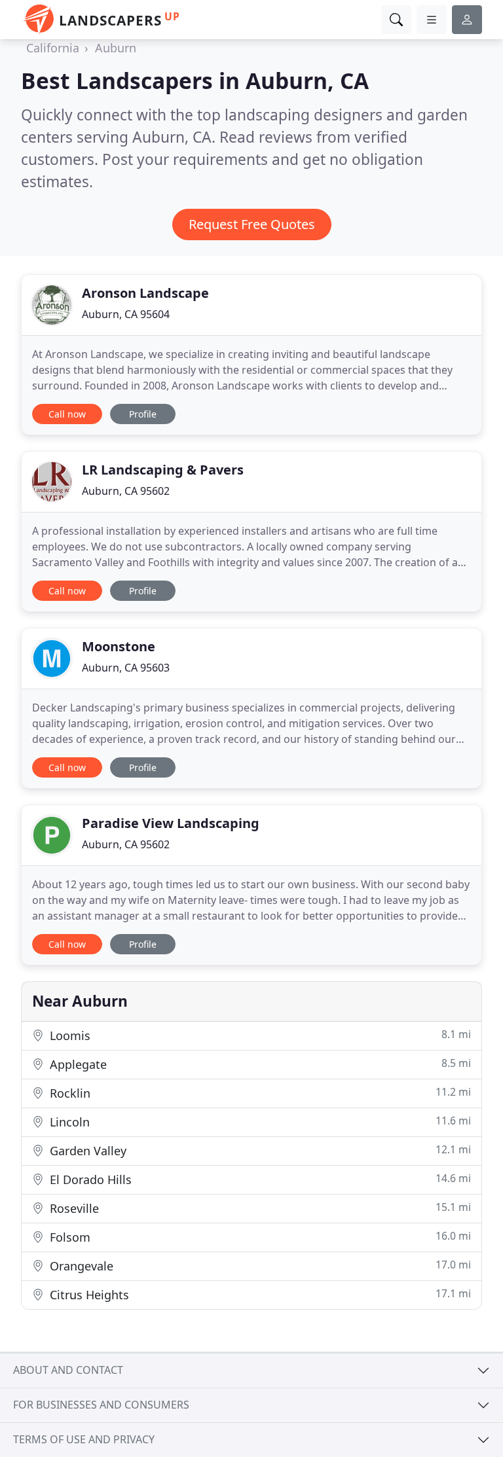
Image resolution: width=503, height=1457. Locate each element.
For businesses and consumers (101, 1404)
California (52, 48)
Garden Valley (259, 1150)
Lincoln (259, 1121)
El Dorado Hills (259, 1179)
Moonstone (118, 646)
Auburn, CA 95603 (126, 667)
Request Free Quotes (252, 224)
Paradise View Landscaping (170, 823)
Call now (67, 414)
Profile (143, 414)
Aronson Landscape (145, 293)
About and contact (68, 1370)
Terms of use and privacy (84, 1439)
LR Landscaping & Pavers (163, 469)
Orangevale (259, 1265)
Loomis (259, 1035)
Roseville (259, 1208)
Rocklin (259, 1093)
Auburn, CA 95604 (126, 314)
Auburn (115, 48)
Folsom (259, 1237)
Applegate (259, 1064)
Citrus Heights (259, 1294)
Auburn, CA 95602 (126, 491)
